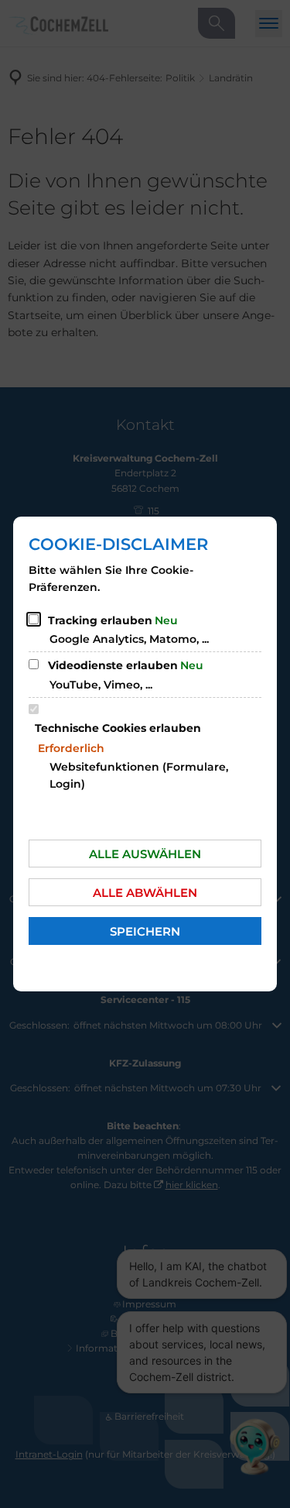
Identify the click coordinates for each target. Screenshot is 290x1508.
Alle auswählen (145, 854)
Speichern (145, 931)
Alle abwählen (145, 892)
